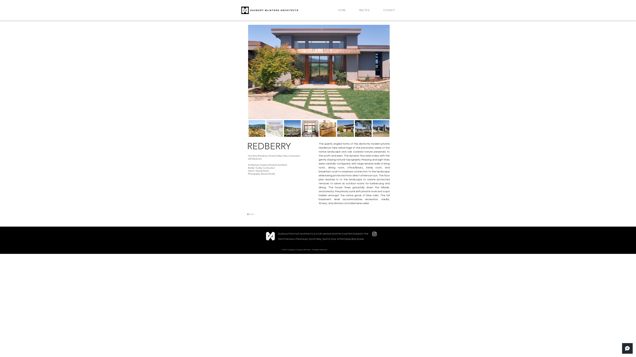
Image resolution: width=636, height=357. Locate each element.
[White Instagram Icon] (374, 234)
